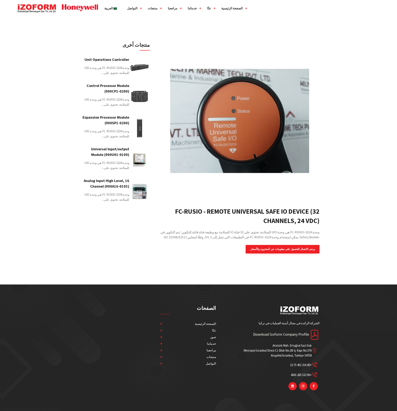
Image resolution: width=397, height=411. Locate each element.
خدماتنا (192, 8)
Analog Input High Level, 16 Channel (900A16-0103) (106, 183)
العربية (109, 8)
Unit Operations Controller (107, 59)
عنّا (209, 8)
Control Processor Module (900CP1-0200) (108, 88)
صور (213, 337)
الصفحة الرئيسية (232, 8)
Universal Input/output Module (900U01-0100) (110, 152)
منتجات (153, 8)
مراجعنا (172, 8)
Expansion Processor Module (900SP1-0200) (106, 120)
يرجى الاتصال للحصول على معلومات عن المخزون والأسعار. (282, 249)
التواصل (132, 8)
